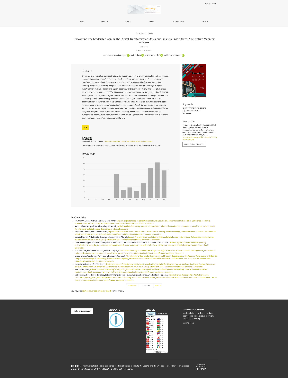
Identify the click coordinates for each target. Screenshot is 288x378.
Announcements (178, 22)
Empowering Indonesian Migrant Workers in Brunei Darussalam (142, 221)
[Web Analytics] (151, 313)
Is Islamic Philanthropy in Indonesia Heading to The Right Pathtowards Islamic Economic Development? (160, 251)
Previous (131, 286)
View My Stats (161, 313)
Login (214, 3)
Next (158, 286)
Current (128, 22)
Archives (151, 22)
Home (82, 22)
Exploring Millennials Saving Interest (132, 226)
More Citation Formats (193, 144)
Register (207, 3)
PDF (85, 127)
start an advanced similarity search (96, 291)
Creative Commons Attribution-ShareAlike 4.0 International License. (105, 369)
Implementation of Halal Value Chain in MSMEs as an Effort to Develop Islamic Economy (144, 232)
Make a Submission (82, 311)
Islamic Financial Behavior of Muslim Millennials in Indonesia (153, 237)
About (104, 22)
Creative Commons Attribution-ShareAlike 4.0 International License (128, 141)
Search (205, 22)
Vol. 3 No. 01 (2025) (144, 33)
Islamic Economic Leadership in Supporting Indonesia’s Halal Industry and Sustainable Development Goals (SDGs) (137, 269)
